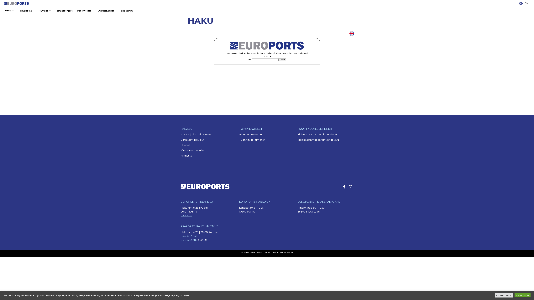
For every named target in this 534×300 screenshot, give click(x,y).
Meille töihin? (126, 10)
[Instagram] (350, 186)
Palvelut (43, 10)
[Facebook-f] (344, 186)
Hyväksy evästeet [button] (522, 295)
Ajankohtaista (106, 10)
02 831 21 (186, 215)
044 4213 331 (189, 236)
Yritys (7, 10)
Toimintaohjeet (63, 10)
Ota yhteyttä (84, 10)
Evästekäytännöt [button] (503, 295)
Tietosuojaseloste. (287, 252)
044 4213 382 (189, 240)
